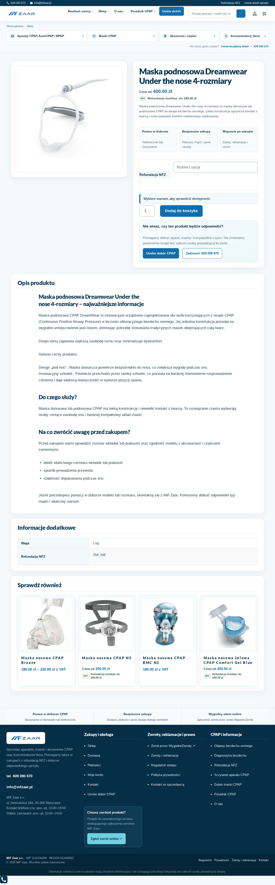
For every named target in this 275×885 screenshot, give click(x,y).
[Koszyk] (264, 13)
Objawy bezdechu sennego (233, 746)
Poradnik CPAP (142, 11)
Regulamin (205, 860)
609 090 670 (261, 46)
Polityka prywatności (165, 775)
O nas (118, 11)
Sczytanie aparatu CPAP (231, 775)
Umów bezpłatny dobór (235, 46)
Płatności (94, 765)
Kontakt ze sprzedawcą (167, 784)
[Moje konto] (254, 13)
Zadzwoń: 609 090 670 (202, 253)
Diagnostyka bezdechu (230, 755)
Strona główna (14, 26)
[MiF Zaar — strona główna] (21, 13)
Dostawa (94, 755)
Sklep (102, 11)
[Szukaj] (241, 13)
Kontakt (93, 784)
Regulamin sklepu (163, 765)
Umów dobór (171, 11)
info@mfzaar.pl (19, 787)
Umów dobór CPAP (161, 253)
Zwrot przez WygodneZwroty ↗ (173, 746)
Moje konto (95, 775)
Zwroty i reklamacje (165, 755)
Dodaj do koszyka (181, 211)
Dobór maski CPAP (228, 784)
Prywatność (221, 860)
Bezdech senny (79, 11)
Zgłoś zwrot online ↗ (106, 838)
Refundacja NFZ (230, 3)
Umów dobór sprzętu (256, 3)
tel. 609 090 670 (19, 776)
